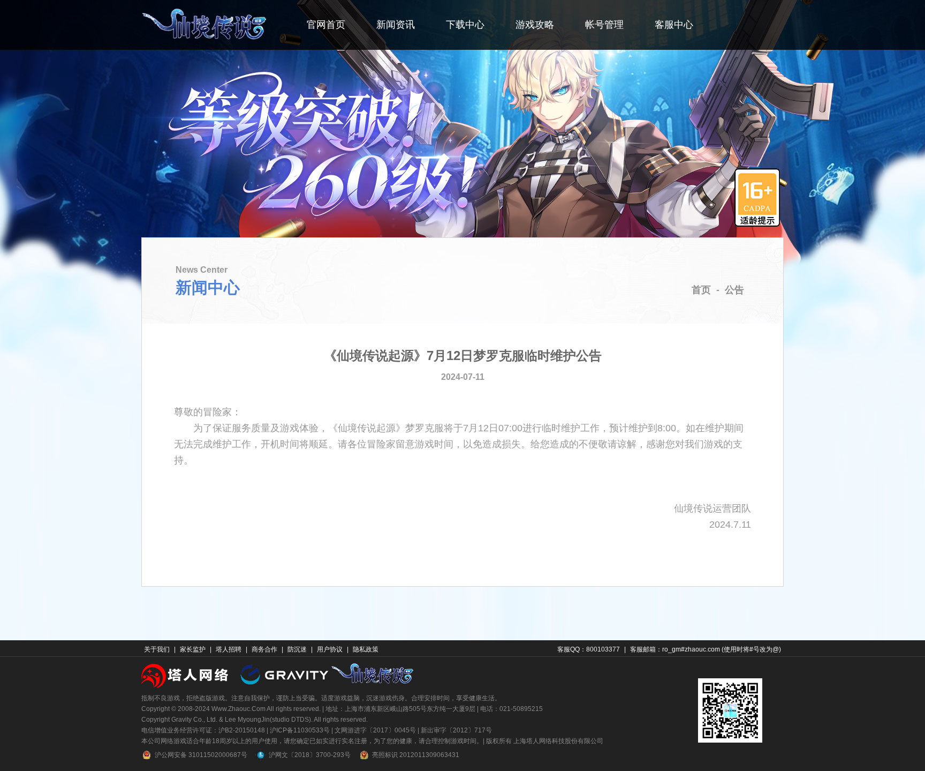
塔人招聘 (228, 649)
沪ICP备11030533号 (300, 730)
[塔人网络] (186, 674)
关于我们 (157, 649)
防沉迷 (297, 649)
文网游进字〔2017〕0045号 (375, 730)
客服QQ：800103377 (588, 649)
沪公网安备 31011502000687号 (201, 755)
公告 (734, 290)
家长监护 (193, 649)
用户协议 (330, 649)
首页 (701, 290)
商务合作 (264, 649)
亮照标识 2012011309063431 (415, 755)
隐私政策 (365, 649)
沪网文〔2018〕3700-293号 (310, 755)
